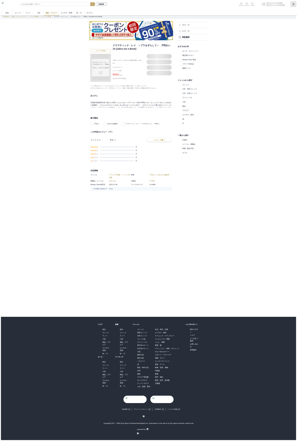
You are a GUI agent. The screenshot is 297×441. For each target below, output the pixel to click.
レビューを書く (117, 70)
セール (184, 153)
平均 (111, 140)
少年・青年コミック (189, 89)
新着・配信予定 (188, 148)
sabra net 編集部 (112, 124)
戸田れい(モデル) (118, 60)
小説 (184, 102)
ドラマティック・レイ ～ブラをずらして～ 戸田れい (142, 124)
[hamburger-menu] (293, 4)
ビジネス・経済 (188, 115)
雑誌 (184, 106)
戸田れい (97, 124)
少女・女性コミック (189, 93)
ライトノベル (187, 97)
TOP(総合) (6, 16)
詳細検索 (101, 4)
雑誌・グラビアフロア (19, 16)
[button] (174, 409)
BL (183, 119)
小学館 (152, 181)
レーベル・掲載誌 (188, 144)
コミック (185, 85)
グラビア (185, 110)
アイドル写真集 (46, 16)
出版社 (184, 140)
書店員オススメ (188, 55)
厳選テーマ (186, 68)
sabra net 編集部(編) (130, 60)
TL (183, 123)
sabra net (112, 181)
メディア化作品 (188, 64)
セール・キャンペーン (190, 51)
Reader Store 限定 (189, 60)
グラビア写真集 (34, 16)
